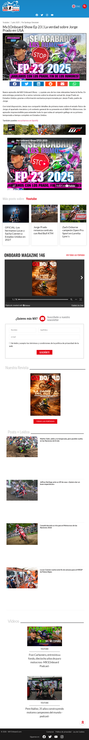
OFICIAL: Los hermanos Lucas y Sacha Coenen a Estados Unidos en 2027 (15, 233)
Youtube (6, 22)
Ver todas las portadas (75, 255)
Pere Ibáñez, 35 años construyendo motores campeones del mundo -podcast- (44, 712)
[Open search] (85, 6)
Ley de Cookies (78, 732)
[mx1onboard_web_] (44, 134)
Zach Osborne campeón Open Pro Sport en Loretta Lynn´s (73, 232)
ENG (78, 6)
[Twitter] (41, 15)
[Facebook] (36, 15)
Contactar (50, 732)
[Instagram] (47, 15)
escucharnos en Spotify (28, 120)
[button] (15, 84)
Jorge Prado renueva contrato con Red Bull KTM (43, 230)
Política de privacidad (63, 732)
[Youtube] (52, 15)
